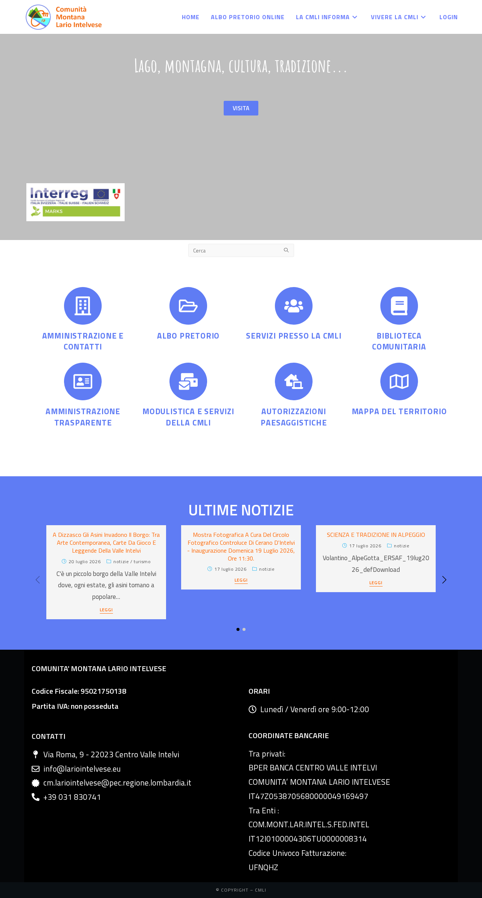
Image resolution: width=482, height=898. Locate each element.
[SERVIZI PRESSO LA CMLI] (294, 306)
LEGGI (106, 610)
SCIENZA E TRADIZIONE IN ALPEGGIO (376, 534)
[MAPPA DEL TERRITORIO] (399, 381)
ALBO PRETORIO (188, 336)
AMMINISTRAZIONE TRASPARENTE (83, 416)
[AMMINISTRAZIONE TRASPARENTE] (83, 381)
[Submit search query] (286, 250)
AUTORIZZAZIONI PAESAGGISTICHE (293, 416)
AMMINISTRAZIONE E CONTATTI (83, 341)
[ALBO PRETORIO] (188, 306)
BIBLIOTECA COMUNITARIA (399, 341)
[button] (444, 579)
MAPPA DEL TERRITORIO (399, 411)
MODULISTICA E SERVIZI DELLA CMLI (188, 416)
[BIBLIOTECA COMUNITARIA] (399, 306)
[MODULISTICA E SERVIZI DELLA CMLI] (188, 381)
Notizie (121, 561)
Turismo (142, 561)
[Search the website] (241, 249)
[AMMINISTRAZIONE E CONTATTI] (83, 306)
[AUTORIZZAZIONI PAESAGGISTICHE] (294, 381)
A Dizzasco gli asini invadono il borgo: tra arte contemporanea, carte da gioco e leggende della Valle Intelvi (106, 542)
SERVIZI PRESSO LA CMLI (294, 336)
